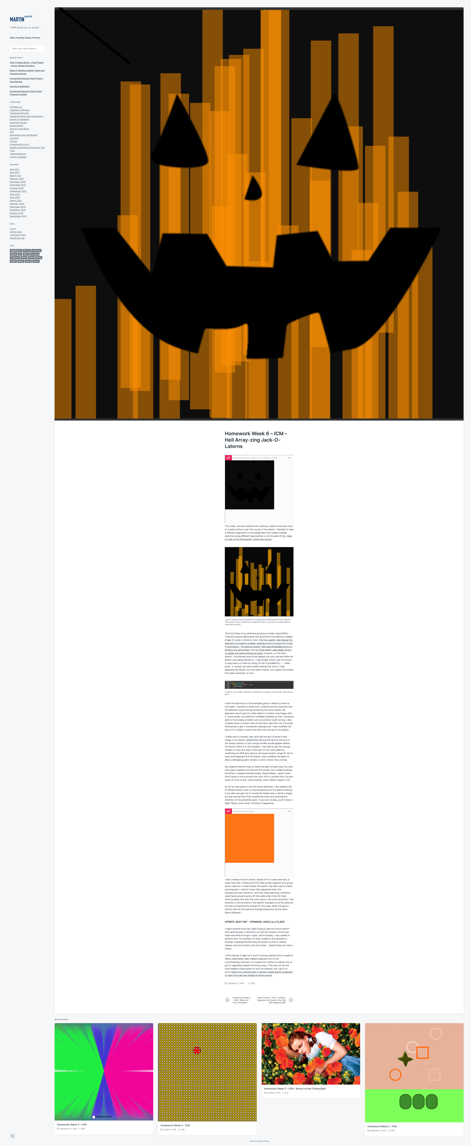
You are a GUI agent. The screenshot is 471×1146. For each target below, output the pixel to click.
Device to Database (19, 119)
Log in (13, 228)
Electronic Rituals (18, 122)
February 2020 (17, 203)
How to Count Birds (19, 129)
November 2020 (18, 185)
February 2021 (17, 179)
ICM (12, 132)
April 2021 (15, 172)
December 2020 (18, 182)
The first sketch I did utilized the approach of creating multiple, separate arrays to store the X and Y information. (258, 643)
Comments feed (18, 235)
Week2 (31, 258)
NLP (20, 254)
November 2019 (18, 210)
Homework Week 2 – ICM (382, 1126)
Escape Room (16, 125)
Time (12, 150)
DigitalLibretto (16, 250)
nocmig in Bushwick (19, 86)
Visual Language (18, 157)
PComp (13, 141)
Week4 (13, 261)
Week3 (38, 258)
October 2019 (16, 213)
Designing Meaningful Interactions (26, 116)
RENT (26, 254)
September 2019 (18, 216)
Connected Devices (19, 113)
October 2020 (17, 188)
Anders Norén (263, 1141)
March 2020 (16, 200)
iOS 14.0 (27, 250)
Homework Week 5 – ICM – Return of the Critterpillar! (295, 1088)
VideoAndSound (18, 154)
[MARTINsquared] (21, 19)
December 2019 (18, 207)
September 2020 (18, 191)
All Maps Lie (16, 107)
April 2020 (15, 197)
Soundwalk (34, 254)
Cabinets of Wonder (19, 110)
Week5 (20, 261)
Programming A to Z (20, 144)
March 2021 (15, 175)
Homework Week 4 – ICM (175, 1125)
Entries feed (16, 232)
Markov (13, 254)
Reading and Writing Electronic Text (27, 147)
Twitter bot (15, 258)
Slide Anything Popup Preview (25, 38)
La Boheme (36, 250)
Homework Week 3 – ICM (71, 1124)
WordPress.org (17, 238)
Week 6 (36, 261)
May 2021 (14, 169)
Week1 (23, 258)
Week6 (28, 261)
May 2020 (15, 194)
